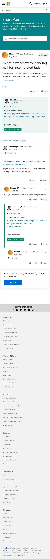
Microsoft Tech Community (10, 491)
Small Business (7, 464)
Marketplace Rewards (9, 498)
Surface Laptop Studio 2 (10, 329)
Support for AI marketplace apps (12, 487)
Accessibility (6, 537)
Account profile (7, 359)
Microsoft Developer (9, 479)
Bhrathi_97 (13, 54)
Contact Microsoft (16, 550)
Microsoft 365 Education (10, 410)
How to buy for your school (11, 413)
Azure (4, 475)
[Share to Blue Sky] (29, 309)
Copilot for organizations (10, 333)
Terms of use (6, 553)
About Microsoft (7, 517)
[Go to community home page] (8, 3)
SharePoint (7, 10)
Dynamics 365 (7, 444)
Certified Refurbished (9, 379)
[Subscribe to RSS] (33, 309)
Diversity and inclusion (9, 533)
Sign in (13, 282)
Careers (5, 513)
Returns (5, 371)
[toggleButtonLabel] (46, 10)
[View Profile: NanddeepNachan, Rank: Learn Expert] (5, 147)
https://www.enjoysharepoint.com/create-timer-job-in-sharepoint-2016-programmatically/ (27, 223)
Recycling (36, 553)
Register (37, 3)
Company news (7, 521)
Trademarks (16, 553)
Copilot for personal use (10, 336)
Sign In (44, 3)
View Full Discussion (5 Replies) (14, 141)
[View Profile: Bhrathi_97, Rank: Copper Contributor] (5, 55)
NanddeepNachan (17, 100)
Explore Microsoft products (11, 344)
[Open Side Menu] (3, 3)
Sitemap (5, 550)
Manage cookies (36, 550)
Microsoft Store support (10, 367)
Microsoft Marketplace (9, 494)
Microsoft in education (9, 398)
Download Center (8, 363)
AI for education (7, 425)
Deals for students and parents (12, 421)
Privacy (26, 550)
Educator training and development (13, 417)
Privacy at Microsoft (9, 525)
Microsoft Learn (7, 483)
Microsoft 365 (7, 448)
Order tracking (7, 375)
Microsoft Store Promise (10, 383)
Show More (8, 80)
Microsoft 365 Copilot (9, 460)
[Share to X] (21, 309)
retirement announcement (14, 164)
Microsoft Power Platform (10, 452)
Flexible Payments (8, 387)
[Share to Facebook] (17, 309)
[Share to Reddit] (25, 309)
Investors (5, 529)
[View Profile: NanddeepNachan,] (6, 101)
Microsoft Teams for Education (12, 406)
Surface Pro (6, 321)
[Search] (30, 3)
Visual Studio (7, 502)
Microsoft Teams (7, 456)
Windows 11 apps (8, 348)
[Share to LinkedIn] (13, 309)
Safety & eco (26, 553)
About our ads (7, 555)
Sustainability (7, 541)
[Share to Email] (37, 309)
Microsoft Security (8, 440)
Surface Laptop (7, 325)
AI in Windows (7, 340)
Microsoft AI (6, 436)
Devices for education (9, 402)
